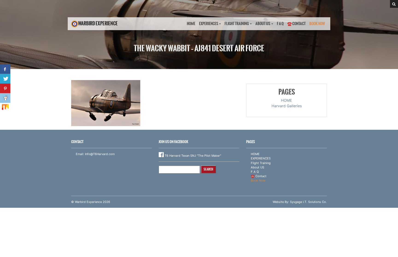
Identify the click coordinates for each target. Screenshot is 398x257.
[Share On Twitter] (5, 79)
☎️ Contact (296, 23)
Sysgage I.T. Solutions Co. (308, 202)
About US (262, 23)
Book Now (317, 23)
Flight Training (237, 23)
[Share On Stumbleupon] (5, 108)
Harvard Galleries (287, 106)
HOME (191, 23)
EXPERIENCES (208, 23)
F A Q (280, 23)
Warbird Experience (98, 23)
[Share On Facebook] (5, 69)
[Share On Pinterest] (5, 88)
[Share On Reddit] (5, 98)
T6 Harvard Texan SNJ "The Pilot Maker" (192, 155)
